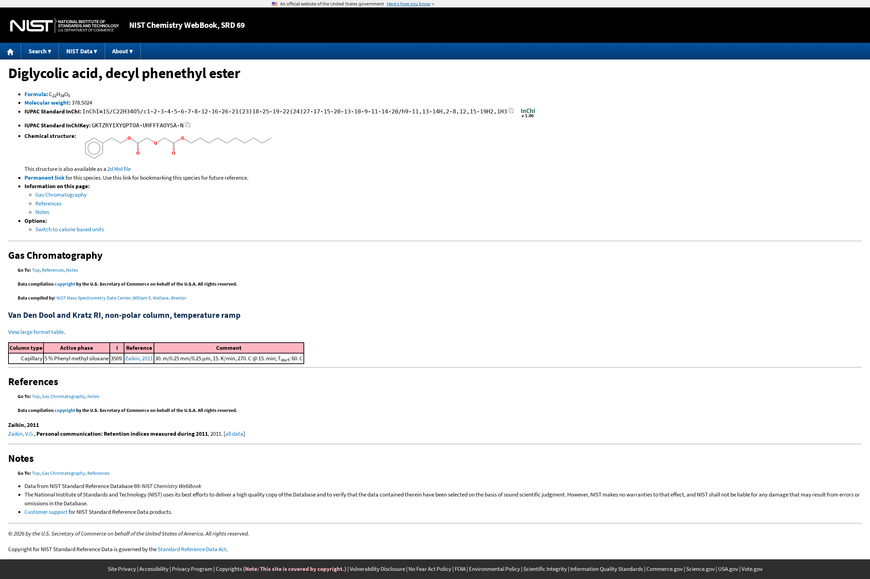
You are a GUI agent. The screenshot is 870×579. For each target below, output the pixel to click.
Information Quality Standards (606, 569)
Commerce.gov (664, 569)
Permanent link (44, 177)
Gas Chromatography (61, 194)
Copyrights (229, 569)
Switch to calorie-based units (69, 229)
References (48, 203)
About (120, 51)
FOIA (460, 569)
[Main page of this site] (10, 51)
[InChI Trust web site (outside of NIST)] (528, 117)
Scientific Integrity (545, 569)
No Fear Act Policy (429, 569)
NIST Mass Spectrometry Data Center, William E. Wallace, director (121, 298)
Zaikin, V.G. (21, 433)
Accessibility (154, 569)
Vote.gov (752, 569)
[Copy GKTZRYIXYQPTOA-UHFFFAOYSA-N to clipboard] (187, 126)
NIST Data (79, 51)
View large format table (36, 332)
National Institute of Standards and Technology (64, 25)
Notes (42, 212)
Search (38, 51)
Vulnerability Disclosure (377, 569)
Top (36, 270)
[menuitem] (10, 51)
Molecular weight (46, 102)
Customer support (46, 511)
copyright (65, 284)
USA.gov (728, 569)
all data (234, 433)
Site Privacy (122, 569)
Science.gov (700, 569)
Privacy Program (192, 569)
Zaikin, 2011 (139, 358)
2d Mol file (119, 169)
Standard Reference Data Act (192, 549)
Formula (35, 94)
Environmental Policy (494, 569)
